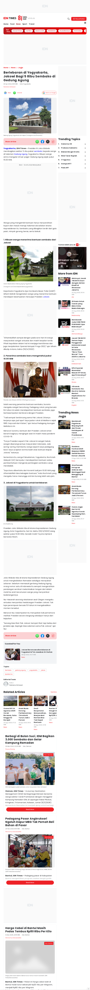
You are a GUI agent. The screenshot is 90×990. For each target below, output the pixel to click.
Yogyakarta (9, 148)
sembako (38, 151)
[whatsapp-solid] (37, 141)
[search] (68, 19)
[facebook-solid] (42, 141)
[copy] (53, 141)
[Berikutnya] (57, 821)
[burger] (85, 23)
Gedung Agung (20, 154)
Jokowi (46, 297)
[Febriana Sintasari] (6, 684)
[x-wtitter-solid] (48, 141)
